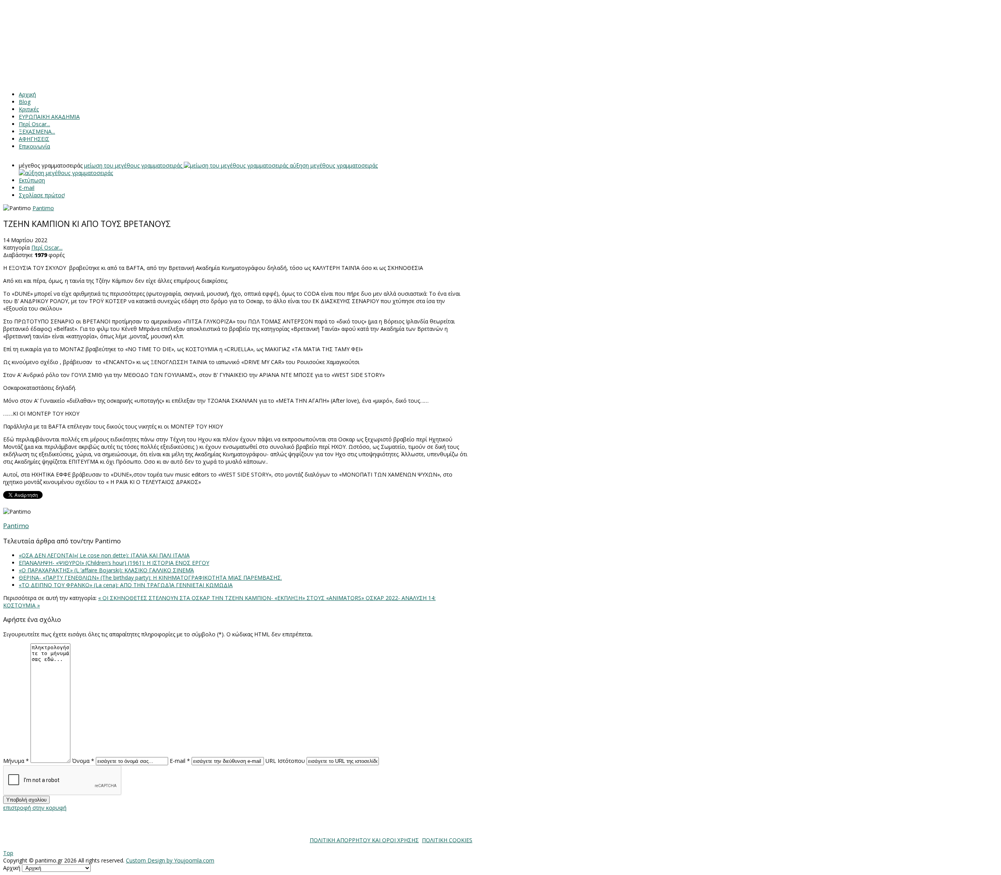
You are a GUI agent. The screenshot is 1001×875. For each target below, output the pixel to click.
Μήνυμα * (16, 760)
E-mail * (180, 760)
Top (8, 853)
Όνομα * (83, 760)
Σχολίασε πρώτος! (42, 195)
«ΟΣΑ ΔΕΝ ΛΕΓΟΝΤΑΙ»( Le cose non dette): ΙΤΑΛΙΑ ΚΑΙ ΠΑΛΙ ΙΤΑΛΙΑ (104, 555)
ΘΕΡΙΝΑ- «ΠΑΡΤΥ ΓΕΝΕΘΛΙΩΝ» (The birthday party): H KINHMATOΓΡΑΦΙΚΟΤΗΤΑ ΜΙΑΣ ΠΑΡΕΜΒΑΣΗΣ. (150, 577)
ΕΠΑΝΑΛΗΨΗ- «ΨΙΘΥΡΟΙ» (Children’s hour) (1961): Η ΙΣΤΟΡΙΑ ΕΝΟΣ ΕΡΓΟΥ (114, 562)
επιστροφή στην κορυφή (34, 807)
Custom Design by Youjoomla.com (170, 860)
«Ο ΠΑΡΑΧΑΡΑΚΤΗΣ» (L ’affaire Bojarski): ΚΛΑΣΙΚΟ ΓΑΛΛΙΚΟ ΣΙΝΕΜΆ (106, 570)
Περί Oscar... (47, 247)
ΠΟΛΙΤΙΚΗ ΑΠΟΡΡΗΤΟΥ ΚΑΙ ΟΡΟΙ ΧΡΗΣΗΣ (364, 840)
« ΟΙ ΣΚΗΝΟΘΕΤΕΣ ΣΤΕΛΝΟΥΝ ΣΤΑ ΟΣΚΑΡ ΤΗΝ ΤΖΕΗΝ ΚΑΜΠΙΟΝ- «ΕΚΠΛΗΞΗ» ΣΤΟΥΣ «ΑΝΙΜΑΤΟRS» (232, 598)
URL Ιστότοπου (285, 760)
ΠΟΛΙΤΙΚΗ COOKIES (447, 840)
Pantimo (43, 208)
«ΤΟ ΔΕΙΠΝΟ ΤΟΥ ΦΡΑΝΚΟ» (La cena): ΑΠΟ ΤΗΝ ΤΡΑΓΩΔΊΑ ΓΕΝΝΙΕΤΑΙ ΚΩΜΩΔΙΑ (126, 585)
